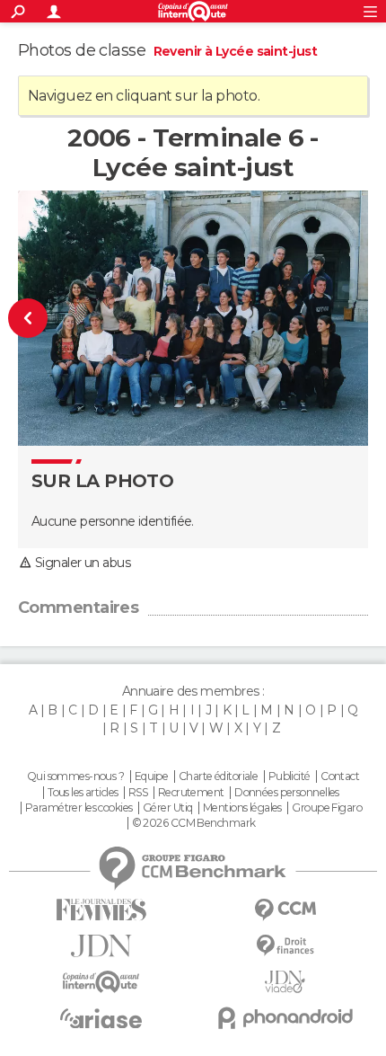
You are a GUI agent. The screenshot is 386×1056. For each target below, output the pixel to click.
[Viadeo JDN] (285, 982)
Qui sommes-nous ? (75, 776)
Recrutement (191, 792)
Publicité (289, 776)
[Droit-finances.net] (285, 946)
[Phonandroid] (285, 1018)
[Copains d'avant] (101, 982)
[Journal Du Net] (101, 946)
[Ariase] (101, 1018)
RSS (137, 792)
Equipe (152, 776)
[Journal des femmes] (101, 910)
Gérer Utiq (167, 808)
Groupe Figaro (327, 808)
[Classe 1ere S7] (39, 318)
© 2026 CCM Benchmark (194, 823)
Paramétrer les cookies (79, 808)
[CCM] (285, 910)
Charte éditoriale (218, 776)
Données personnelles (286, 792)
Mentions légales (242, 808)
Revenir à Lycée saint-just (235, 51)
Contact (339, 776)
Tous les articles (83, 792)
